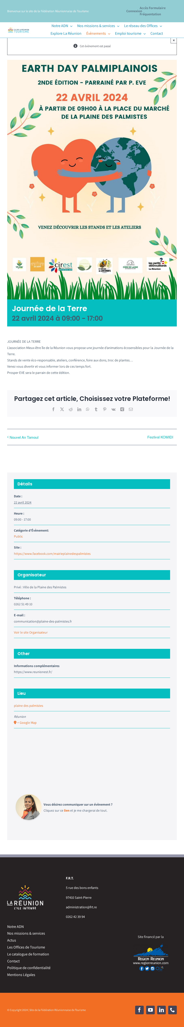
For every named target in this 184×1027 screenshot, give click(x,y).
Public (18, 536)
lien (66, 810)
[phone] (172, 1010)
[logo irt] (18, 27)
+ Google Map (27, 722)
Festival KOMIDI (160, 436)
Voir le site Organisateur (31, 632)
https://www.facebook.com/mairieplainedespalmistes (52, 553)
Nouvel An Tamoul (24, 437)
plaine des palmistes (28, 705)
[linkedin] (161, 1010)
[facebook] (139, 1010)
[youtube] (150, 1010)
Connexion (134, 11)
